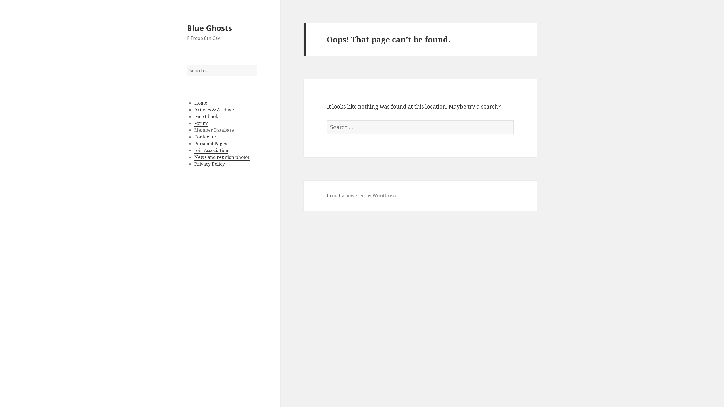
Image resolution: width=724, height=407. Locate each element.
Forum (201, 123)
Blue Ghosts (209, 28)
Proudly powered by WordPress (361, 195)
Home (200, 103)
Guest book (206, 116)
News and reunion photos (222, 157)
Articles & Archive (214, 110)
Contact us (205, 137)
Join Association (211, 150)
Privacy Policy (209, 164)
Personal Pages (210, 143)
